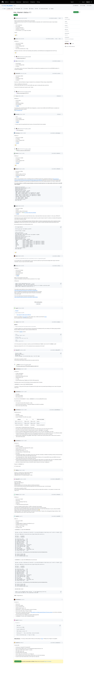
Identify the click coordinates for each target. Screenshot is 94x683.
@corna (15, 324)
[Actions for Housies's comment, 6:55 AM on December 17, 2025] (62, 494)
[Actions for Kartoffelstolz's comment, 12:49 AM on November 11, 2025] (62, 410)
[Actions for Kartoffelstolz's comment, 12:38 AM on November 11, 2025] (62, 369)
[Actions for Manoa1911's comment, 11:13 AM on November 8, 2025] (62, 350)
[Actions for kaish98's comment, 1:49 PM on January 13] (62, 516)
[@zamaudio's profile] (14, 114)
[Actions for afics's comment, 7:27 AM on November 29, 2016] (62, 61)
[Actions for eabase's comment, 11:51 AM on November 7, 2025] (62, 322)
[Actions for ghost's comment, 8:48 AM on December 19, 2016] (62, 206)
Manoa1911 (18, 350)
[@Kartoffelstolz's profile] (14, 369)
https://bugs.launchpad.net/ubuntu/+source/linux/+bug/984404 (25, 290)
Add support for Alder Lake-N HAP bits (24, 314)
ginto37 (17, 620)
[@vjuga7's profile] (14, 308)
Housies (17, 494)
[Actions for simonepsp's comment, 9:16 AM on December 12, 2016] (62, 133)
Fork (83, 5)
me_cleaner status (30, 212)
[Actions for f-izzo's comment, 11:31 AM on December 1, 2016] (62, 96)
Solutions (12, 2)
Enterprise (32, 2)
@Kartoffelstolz (17, 638)
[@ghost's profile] (14, 206)
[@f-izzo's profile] (14, 96)
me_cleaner (10, 5)
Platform (6, 2)
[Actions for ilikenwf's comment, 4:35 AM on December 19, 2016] (62, 169)
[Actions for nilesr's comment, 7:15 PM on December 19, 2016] (62, 256)
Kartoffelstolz (18, 368)
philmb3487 (18, 73)
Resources (18, 2)
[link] (17, 56)
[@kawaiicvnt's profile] (14, 642)
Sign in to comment (47, 661)
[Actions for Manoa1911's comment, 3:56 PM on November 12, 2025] (62, 479)
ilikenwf (17, 168)
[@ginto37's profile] (14, 620)
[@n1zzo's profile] (14, 265)
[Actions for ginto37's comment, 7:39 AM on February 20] (62, 620)
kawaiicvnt (18, 642)
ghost (17, 205)
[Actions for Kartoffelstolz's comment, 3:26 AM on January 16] (62, 599)
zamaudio (17, 114)
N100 (46, 316)
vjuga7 (17, 308)
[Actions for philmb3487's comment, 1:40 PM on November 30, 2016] (62, 73)
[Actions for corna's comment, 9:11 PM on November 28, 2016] (62, 39)
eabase (17, 321)
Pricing (38, 2)
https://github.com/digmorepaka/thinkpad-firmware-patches (41, 612)
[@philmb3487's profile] (14, 73)
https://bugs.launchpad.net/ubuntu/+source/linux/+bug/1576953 (26, 297)
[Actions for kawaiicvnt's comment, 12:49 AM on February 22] (62, 642)
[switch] (15, 35)
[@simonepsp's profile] (14, 133)
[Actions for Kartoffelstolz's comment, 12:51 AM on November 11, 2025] (62, 440)
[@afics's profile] (14, 61)
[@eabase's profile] (14, 322)
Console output (18, 400)
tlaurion (17, 153)
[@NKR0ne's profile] (14, 470)
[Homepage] (2, 2)
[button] (61, 187)
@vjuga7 (16, 310)
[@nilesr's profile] (14, 256)
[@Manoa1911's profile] (14, 350)
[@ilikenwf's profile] (14, 169)
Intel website (25, 316)
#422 (42, 638)
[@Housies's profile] (14, 494)
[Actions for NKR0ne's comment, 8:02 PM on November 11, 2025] (62, 470)
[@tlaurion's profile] (14, 153)
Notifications (76, 5)
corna (4, 5)
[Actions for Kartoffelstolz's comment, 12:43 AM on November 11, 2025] (62, 391)
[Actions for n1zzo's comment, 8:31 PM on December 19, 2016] (62, 266)
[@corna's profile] (14, 18)
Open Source (25, 2)
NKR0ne (17, 470)
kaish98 (17, 516)
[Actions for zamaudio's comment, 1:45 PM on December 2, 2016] (62, 114)
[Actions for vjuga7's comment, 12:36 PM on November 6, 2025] (62, 308)
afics (16, 61)
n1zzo (17, 265)
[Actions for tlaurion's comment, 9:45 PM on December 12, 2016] (62, 153)
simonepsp (18, 133)
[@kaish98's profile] (14, 516)
